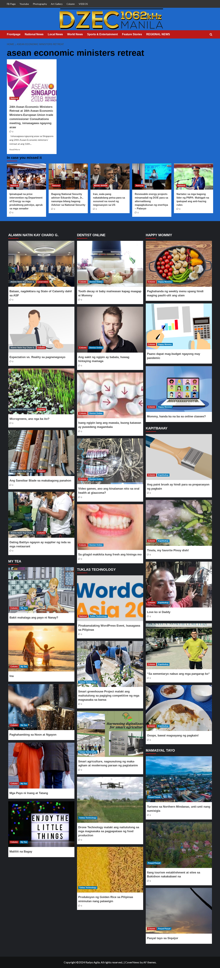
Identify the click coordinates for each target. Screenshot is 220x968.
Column (71, 3)
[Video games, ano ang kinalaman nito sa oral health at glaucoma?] (110, 461)
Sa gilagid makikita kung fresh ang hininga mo (110, 554)
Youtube (24, 3)
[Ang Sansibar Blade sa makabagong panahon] (41, 453)
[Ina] (41, 648)
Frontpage (13, 34)
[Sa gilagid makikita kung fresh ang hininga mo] (110, 527)
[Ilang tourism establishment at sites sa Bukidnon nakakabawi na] (178, 845)
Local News (55, 34)
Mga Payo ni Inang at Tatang (28, 793)
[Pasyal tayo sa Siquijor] (178, 911)
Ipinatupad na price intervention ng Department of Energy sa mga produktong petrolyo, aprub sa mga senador (26, 201)
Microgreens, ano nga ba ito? (29, 418)
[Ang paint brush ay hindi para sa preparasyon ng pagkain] (178, 457)
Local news (43, 282)
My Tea (24, 608)
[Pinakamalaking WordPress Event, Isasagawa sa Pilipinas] (110, 598)
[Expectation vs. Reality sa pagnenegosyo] (41, 330)
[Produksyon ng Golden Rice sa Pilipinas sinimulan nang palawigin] (110, 870)
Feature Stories (132, 34)
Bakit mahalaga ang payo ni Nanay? (33, 617)
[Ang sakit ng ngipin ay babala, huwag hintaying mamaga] (110, 330)
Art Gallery (57, 3)
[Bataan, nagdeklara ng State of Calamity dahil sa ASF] (41, 264)
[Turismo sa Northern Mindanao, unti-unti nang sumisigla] (178, 779)
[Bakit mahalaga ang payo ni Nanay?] (41, 590)
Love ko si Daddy (158, 612)
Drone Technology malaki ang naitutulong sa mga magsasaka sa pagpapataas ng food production (108, 831)
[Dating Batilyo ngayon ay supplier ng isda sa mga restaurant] (41, 515)
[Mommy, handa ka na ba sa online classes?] (178, 389)
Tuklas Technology (98, 616)
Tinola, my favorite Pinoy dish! (168, 550)
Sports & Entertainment (102, 34)
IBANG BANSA (100, 185)
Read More (14, 149)
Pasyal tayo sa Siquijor (162, 938)
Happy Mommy (165, 282)
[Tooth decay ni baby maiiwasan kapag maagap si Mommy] (110, 264)
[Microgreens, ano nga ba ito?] (41, 391)
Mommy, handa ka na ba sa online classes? (176, 416)
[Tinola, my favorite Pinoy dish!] (178, 523)
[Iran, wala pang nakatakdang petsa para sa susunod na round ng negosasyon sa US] (110, 176)
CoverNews (132, 962)
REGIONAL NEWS (158, 34)
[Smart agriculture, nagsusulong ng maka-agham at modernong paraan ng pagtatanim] (110, 734)
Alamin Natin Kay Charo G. (22, 282)
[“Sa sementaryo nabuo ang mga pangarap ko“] (178, 646)
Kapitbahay (163, 475)
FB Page (11, 3)
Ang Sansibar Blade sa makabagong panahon (40, 480)
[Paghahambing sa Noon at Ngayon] (41, 707)
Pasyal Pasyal (154, 797)
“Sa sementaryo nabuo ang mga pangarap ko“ (178, 673)
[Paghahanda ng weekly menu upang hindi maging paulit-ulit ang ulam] (178, 264)
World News (75, 34)
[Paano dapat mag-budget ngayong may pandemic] (178, 326)
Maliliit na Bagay (20, 851)
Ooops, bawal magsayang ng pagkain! (173, 735)
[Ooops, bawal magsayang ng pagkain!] (178, 708)
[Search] (211, 35)
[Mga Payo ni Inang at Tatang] (41, 766)
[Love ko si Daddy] (178, 585)
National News (34, 34)
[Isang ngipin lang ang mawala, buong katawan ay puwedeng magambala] (110, 395)
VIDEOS (83, 3)
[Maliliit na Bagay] (41, 824)
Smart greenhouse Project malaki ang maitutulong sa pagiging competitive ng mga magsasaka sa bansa (108, 695)
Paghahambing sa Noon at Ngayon (32, 734)
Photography (40, 3)
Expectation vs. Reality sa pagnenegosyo (37, 357)
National (14, 98)
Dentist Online (95, 282)
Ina (11, 676)
